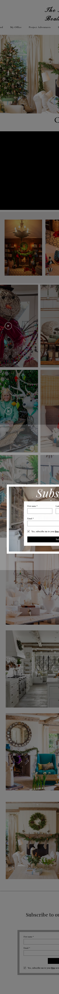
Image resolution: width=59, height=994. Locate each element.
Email (30, 518)
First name (32, 506)
